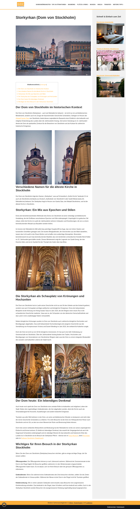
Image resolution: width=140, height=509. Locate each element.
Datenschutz (111, 507)
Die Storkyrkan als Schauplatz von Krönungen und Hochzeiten (37, 96)
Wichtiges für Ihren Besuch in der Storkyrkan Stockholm (35, 102)
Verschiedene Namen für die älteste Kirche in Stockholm (35, 91)
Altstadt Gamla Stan (22, 118)
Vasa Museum (73, 435)
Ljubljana (89, 503)
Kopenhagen (78, 503)
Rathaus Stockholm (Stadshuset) (32, 438)
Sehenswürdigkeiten (43, 4)
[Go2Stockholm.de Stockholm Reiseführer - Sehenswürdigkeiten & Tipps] (20, 4)
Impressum (120, 507)
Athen (71, 503)
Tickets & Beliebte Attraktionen (108, 49)
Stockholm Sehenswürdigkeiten (108, 75)
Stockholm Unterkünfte (105, 22)
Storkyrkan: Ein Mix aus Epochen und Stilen (31, 94)
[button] (66, 4)
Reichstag (86, 435)
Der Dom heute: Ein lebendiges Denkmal (30, 99)
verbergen (43, 84)
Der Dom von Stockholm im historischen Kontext (33, 89)
